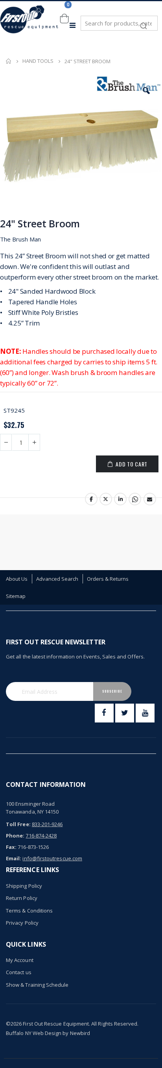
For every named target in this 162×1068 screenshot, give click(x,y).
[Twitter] (124, 713)
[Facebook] (104, 713)
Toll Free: (18, 824)
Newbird (80, 1033)
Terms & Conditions (29, 910)
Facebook (91, 499)
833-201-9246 (47, 824)
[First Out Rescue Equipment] (29, 25)
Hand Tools (37, 61)
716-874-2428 (41, 835)
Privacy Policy (22, 922)
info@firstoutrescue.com (52, 858)
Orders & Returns (108, 578)
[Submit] (143, 22)
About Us (17, 578)
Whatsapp (135, 499)
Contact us (18, 972)
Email (150, 499)
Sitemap (16, 596)
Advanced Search (57, 578)
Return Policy (21, 898)
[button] (146, 90)
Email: (13, 858)
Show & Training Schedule (37, 984)
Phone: (15, 835)
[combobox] (119, 23)
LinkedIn (120, 499)
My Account (19, 960)
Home (8, 61)
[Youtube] (145, 713)
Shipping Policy (24, 885)
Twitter (105, 499)
